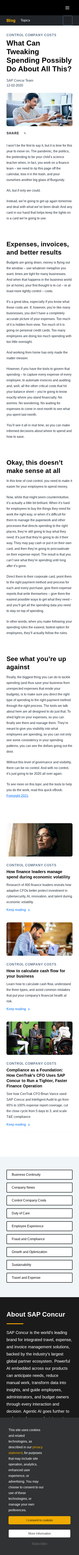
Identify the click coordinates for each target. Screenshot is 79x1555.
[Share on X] (25, 133)
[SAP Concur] (25, 7)
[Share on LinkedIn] (40, 133)
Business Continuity (26, 1174)
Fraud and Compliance (28, 1239)
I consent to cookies (39, 1520)
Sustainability (21, 1264)
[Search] (67, 20)
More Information (39, 1533)
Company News (23, 1187)
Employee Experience (28, 1226)
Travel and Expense (26, 1277)
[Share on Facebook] (32, 133)
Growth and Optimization (29, 1252)
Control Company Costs (29, 1200)
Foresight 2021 (17, 795)
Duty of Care (21, 1213)
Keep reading (16, 910)
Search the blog (60, 20)
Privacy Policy (39, 1543)
